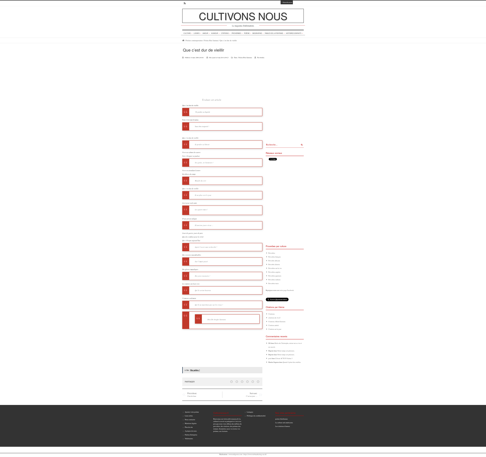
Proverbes (236, 33)
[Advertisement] (222, 80)
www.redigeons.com (235, 454)
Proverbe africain (274, 260)
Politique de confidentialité (256, 416)
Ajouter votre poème (192, 412)
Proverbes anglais (274, 272)
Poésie (247, 33)
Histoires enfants (293, 33)
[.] (183, 40)
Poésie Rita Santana (211, 40)
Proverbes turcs (273, 283)
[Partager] (231, 381)
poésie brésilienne (281, 419)
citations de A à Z (274, 318)
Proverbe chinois (274, 264)
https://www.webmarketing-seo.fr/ (255, 454)
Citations (225, 33)
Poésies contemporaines (194, 40)
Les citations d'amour (282, 426)
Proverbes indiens (274, 279)
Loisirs (197, 33)
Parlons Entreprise (191, 435)
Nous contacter (190, 419)
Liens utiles (189, 416)
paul (269, 358)
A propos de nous (191, 431)
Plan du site (189, 427)
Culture (187, 33)
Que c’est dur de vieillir (228, 40)
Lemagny (250, 412)
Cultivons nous (243, 15)
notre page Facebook (286, 290)
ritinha (262, 57)
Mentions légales (191, 423)
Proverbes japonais (274, 276)
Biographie (257, 33)
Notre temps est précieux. (286, 351)
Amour (205, 33)
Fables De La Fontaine (274, 33)
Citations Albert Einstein (276, 321)
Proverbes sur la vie (275, 268)
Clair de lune (191, 396)
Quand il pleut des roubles (292, 362)
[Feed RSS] (184, 3)
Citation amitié (273, 325)
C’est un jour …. (251, 396)
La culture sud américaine (284, 422)
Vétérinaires (189, 438)
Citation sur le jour (274, 329)
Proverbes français (274, 257)
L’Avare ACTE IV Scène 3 (283, 358)
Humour (214, 33)
